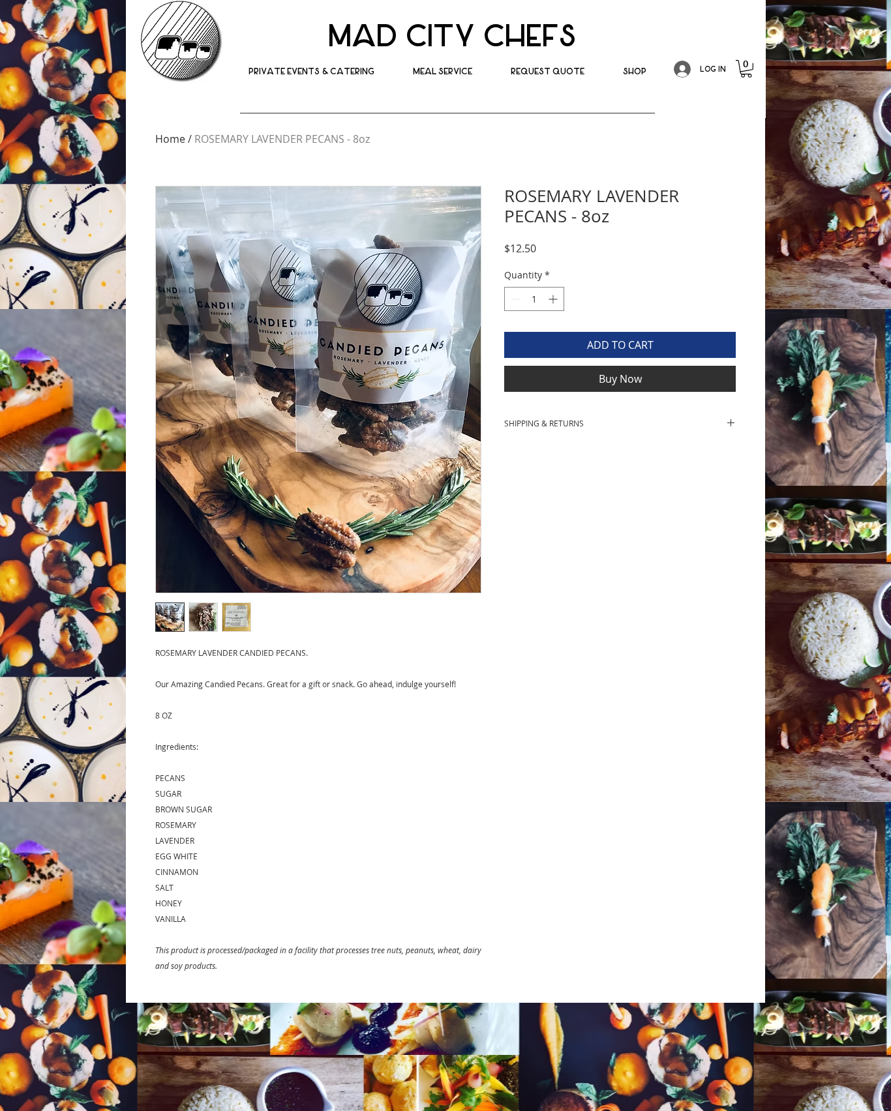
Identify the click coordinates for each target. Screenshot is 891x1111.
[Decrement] (514, 299)
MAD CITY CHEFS (452, 36)
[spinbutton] (534, 299)
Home (170, 139)
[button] (634, 71)
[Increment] (554, 299)
